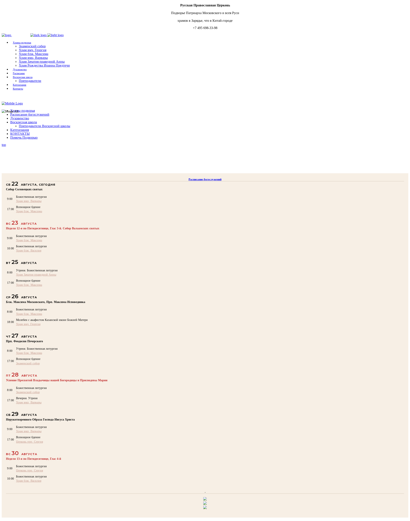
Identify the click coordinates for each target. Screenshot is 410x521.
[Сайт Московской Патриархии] (205, 499)
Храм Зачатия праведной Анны (36, 274)
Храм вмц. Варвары (28, 201)
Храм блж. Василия (28, 250)
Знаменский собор (28, 363)
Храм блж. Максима (29, 211)
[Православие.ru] (205, 503)
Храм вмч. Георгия (28, 324)
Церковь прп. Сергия (29, 441)
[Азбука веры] (205, 508)
